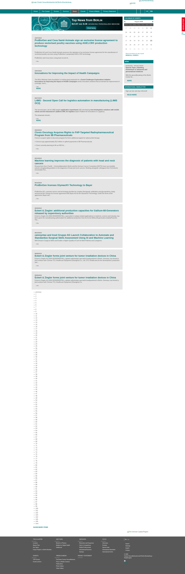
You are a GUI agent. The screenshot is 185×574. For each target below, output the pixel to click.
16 (36, 326)
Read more (132, 95)
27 (36, 350)
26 (36, 348)
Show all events (132, 55)
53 (36, 406)
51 (36, 402)
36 (36, 370)
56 (36, 413)
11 (36, 316)
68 (36, 439)
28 (36, 352)
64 (36, 430)
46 (36, 391)
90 (36, 487)
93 (36, 493)
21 (36, 337)
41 (36, 381)
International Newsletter (135, 87)
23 (36, 342)
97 (36, 502)
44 (36, 387)
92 (36, 491)
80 (36, 465)
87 (36, 480)
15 (36, 324)
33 (36, 363)
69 (36, 441)
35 (36, 368)
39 (36, 376)
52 (36, 404)
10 (36, 313)
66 (36, 435)
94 (36, 495)
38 (36, 374)
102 (36, 513)
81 (36, 467)
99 (36, 506)
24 (36, 344)
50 (36, 400)
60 (36, 422)
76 (36, 456)
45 (36, 389)
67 (36, 437)
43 (36, 385)
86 (36, 478)
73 (36, 450)
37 (36, 372)
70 (36, 443)
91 (36, 489)
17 (36, 329)
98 (36, 504)
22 (36, 339)
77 (36, 458)
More (129, 80)
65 (36, 432)
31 (36, 359)
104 (36, 517)
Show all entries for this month (135, 53)
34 (36, 365)
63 (36, 428)
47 (36, 394)
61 (36, 424)
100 (36, 508)
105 (36, 519)
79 (36, 463)
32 (36, 361)
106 (36, 521)
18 (36, 331)
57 (36, 415)
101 (36, 510)
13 (36, 320)
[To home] (51, 3)
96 (36, 500)
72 (36, 448)
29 (36, 355)
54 (36, 409)
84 (36, 474)
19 (36, 333)
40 (36, 378)
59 (36, 420)
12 (36, 318)
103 (36, 515)
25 (36, 346)
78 (36, 461)
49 (36, 398)
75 (36, 454)
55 (36, 411)
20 (36, 335)
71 (36, 445)
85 (36, 476)
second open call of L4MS (47, 110)
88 (36, 482)
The (36, 110)
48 (36, 396)
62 (36, 426)
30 (36, 357)
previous (38, 292)
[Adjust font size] (143, 11)
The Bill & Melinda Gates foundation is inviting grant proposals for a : (73, 79)
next (36, 523)
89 (36, 484)
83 (36, 471)
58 (36, 417)
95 (36, 497)
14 (36, 322)
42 (36, 383)
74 (36, 452)
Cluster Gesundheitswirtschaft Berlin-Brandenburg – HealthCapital (138, 557)
